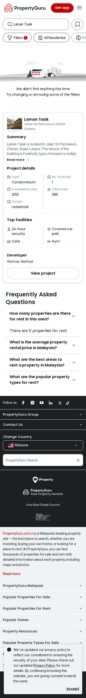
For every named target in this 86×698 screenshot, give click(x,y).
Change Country (17, 436)
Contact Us (13, 424)
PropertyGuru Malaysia (23, 585)
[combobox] (41, 24)
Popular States (16, 619)
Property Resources (20, 631)
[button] (18, 160)
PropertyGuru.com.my (19, 533)
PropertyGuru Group (21, 414)
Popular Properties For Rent (27, 608)
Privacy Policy (44, 665)
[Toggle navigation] (79, 8)
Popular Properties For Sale (26, 597)
